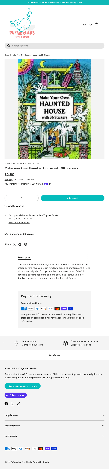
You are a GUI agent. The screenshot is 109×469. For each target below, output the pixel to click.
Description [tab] (24, 257)
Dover (7, 163)
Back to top (54, 355)
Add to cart (72, 198)
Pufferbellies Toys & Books (21, 462)
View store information (19, 222)
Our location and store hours (23, 386)
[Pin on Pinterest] (25, 244)
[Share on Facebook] (20, 244)
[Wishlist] (90, 24)
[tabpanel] (54, 275)
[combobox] (54, 46)
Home (7, 55)
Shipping (8, 179)
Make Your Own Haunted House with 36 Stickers (31, 55)
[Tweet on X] (14, 244)
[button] (96, 24)
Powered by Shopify (41, 462)
